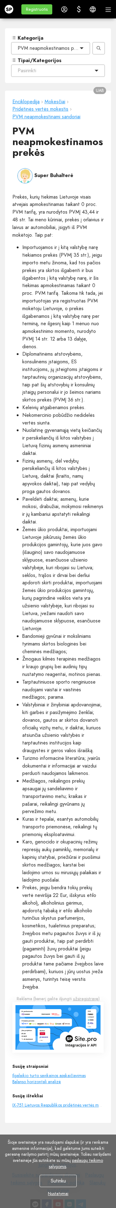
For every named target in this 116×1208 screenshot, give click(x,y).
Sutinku (58, 1180)
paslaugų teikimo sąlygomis (76, 1163)
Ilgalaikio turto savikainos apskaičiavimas (49, 1075)
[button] (36, 9)
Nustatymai (58, 1193)
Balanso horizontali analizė (36, 1082)
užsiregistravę (85, 999)
